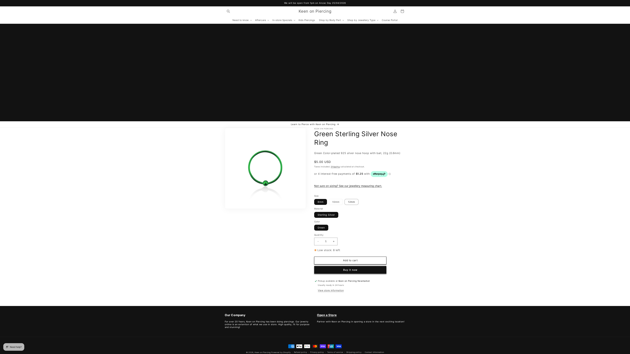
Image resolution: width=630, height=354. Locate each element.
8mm (321, 201)
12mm (351, 201)
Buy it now (350, 269)
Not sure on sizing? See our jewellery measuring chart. (348, 185)
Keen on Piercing (263, 352)
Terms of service (335, 352)
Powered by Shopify (281, 352)
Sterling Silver (326, 214)
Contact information (374, 352)
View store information (331, 290)
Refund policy (300, 352)
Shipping (335, 166)
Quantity (318, 235)
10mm (337, 202)
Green (321, 227)
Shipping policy (354, 352)
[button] (228, 11)
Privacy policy (317, 352)
